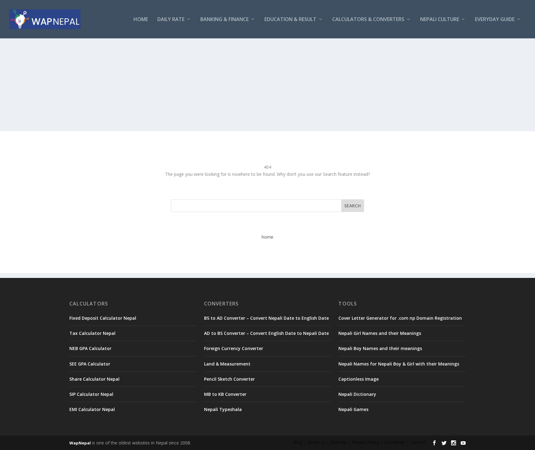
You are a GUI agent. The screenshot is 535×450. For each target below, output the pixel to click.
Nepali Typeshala (223, 409)
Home (140, 20)
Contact (418, 442)
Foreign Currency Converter (233, 348)
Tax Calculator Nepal (92, 333)
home (267, 237)
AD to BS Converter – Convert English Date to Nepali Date (266, 333)
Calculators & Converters (368, 20)
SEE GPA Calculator (89, 364)
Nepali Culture (439, 20)
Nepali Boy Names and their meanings (380, 348)
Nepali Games (353, 409)
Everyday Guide (495, 20)
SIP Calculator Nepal (91, 394)
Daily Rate (171, 20)
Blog (297, 442)
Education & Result (290, 20)
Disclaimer (394, 442)
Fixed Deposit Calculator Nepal (102, 318)
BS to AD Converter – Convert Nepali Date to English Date (266, 318)
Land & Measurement (227, 364)
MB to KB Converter (225, 394)
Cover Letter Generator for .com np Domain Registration (400, 318)
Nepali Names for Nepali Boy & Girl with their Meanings (398, 364)
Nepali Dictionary (357, 394)
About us (316, 442)
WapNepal (80, 443)
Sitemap (338, 442)
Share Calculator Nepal (94, 379)
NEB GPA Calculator (90, 348)
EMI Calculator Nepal (92, 409)
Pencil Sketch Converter (229, 379)
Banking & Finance (224, 20)
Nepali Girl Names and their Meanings (379, 333)
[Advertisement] (267, 84)
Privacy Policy (365, 442)
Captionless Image (358, 379)
